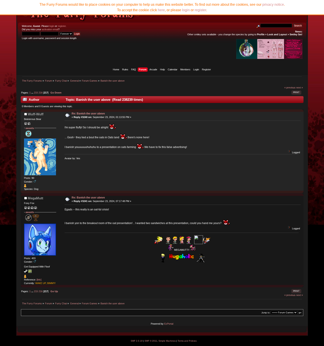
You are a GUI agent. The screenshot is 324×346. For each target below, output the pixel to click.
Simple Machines (167, 341)
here (161, 10)
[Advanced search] (258, 25)
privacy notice (273, 4)
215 (36, 92)
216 (41, 92)
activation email (50, 29)
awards (30, 128)
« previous (290, 87)
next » (299, 87)
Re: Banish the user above (88, 113)
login (51, 26)
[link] (39, 279)
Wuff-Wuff (35, 114)
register (62, 26)
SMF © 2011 (151, 341)
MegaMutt (35, 198)
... (32, 92)
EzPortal (168, 323)
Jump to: (265, 312)
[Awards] (25, 186)
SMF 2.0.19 (137, 341)
